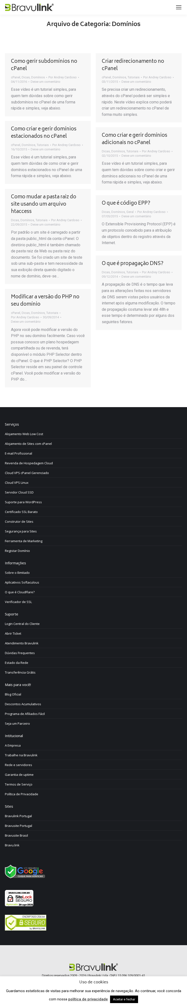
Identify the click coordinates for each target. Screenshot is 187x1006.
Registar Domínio (17, 551)
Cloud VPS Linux (16, 482)
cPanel (15, 77)
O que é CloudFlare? (20, 592)
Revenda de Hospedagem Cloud (29, 463)
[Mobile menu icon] (178, 7)
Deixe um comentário (45, 81)
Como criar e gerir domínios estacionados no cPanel (43, 133)
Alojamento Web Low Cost (24, 434)
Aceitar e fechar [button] (124, 999)
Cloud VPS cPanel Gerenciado (27, 473)
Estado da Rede (16, 662)
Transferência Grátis (20, 672)
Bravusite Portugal (18, 825)
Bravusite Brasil (16, 835)
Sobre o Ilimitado (17, 572)
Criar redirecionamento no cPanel (133, 65)
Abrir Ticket (13, 633)
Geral (130, 212)
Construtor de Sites (19, 521)
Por (62, 77)
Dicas (26, 77)
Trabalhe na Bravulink (21, 755)
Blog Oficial (13, 694)
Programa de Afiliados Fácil (25, 714)
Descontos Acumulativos (23, 704)
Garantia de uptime (19, 774)
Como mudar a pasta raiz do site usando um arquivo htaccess (43, 204)
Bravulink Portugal (18, 816)
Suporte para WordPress (23, 502)
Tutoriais (134, 77)
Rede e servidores (18, 765)
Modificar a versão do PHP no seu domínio (45, 301)
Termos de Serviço (18, 784)
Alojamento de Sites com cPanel (28, 443)
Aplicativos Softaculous (22, 582)
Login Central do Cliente (22, 624)
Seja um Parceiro (17, 723)
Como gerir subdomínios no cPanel (44, 65)
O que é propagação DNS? (132, 264)
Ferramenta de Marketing (23, 541)
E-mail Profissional (18, 453)
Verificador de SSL (18, 602)
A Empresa (13, 745)
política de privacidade (88, 999)
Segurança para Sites (21, 531)
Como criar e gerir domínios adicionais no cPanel (134, 139)
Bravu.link (12, 845)
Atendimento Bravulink (21, 643)
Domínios (38, 77)
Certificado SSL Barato (21, 512)
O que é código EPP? (126, 203)
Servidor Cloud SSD (19, 492)
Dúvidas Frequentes (20, 653)
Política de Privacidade (21, 794)
